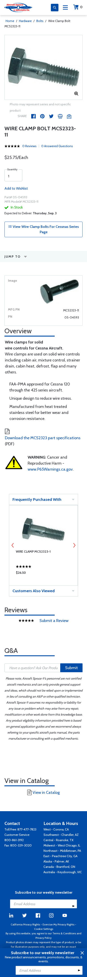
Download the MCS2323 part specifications (43, 438)
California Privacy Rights (25, 924)
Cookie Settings (43, 929)
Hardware (25, 21)
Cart (81, 7)
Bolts (40, 21)
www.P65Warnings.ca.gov (50, 469)
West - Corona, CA (56, 829)
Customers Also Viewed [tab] (33, 590)
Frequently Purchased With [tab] (36, 499)
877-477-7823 (26, 829)
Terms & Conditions (64, 933)
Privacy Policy (43, 937)
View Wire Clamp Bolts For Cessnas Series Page (45, 229)
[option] (43, 67)
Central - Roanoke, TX (58, 840)
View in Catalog (46, 792)
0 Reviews (29, 146)
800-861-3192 (14, 840)
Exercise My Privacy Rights (58, 924)
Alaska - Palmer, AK (56, 861)
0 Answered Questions (57, 146)
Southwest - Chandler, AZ (61, 835)
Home (10, 21)
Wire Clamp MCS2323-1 (33, 552)
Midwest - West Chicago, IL (62, 845)
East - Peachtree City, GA (60, 856)
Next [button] (74, 545)
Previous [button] (13, 545)
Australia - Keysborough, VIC (63, 872)
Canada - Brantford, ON (59, 867)
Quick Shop (43, 574)
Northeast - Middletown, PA (62, 851)
